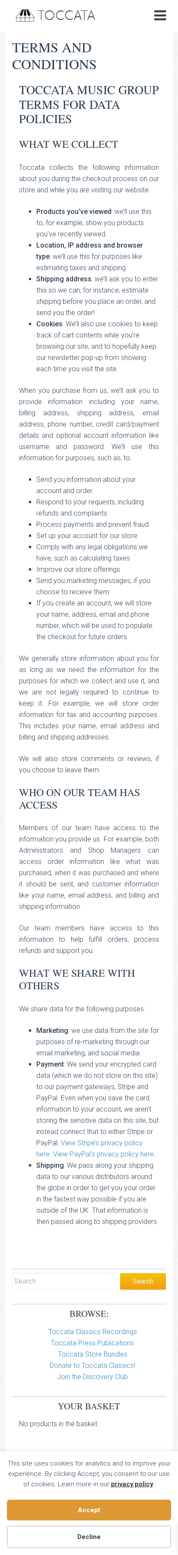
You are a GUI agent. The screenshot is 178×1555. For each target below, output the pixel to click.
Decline (89, 1537)
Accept (89, 1510)
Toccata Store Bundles (92, 1354)
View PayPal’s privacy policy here (103, 1154)
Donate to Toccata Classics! (92, 1365)
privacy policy (132, 1484)
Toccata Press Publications (92, 1343)
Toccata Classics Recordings (92, 1332)
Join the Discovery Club (92, 1377)
